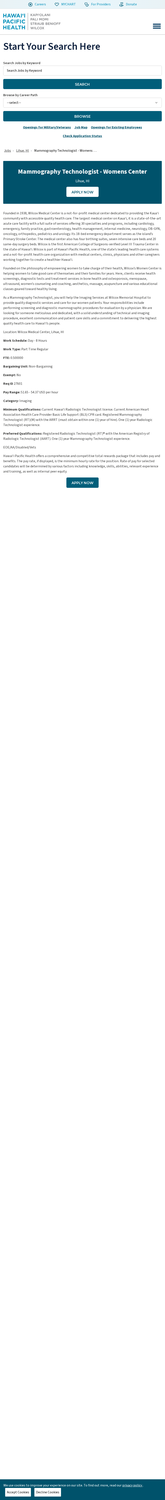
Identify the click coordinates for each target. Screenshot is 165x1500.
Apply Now (82, 192)
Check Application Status (82, 136)
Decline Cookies (47, 1492)
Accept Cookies (18, 1492)
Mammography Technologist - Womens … (65, 150)
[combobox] (82, 68)
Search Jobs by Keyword (21, 63)
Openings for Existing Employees (116, 127)
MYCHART (68, 4)
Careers (40, 4)
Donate (131, 4)
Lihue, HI (22, 150)
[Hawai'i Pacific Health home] (32, 21)
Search (82, 84)
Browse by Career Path (20, 95)
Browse (82, 116)
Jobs (7, 150)
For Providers (100, 4)
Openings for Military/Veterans (47, 127)
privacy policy (132, 1485)
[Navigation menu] (157, 26)
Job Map (80, 127)
